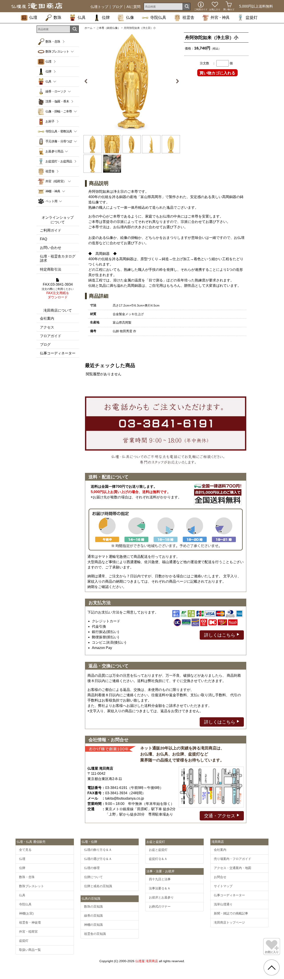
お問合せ (220, 877)
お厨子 (49, 121)
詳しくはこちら (220, 635)
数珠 (57, 17)
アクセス (47, 327)
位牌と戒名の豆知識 (98, 886)
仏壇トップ (99, 7)
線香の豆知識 (93, 915)
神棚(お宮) (26, 913)
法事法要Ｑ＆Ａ (159, 888)
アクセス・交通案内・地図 (232, 868)
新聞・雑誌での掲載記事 (231, 913)
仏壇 (33, 17)
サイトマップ (223, 886)
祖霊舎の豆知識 (95, 934)
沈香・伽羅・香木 (57, 101)
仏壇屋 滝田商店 (146, 961)
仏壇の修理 (92, 868)
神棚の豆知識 (93, 924)
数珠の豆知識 (93, 906)
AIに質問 (133, 7)
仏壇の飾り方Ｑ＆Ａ (98, 849)
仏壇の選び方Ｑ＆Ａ (98, 859)
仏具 (82, 17)
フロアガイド (50, 336)
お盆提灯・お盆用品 (58, 161)
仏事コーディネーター (57, 353)
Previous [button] (88, 81)
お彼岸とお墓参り (161, 897)
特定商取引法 (50, 269)
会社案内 (47, 318)
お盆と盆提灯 (158, 849)
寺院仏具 (158, 17)
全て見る (25, 849)
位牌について (93, 877)
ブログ (117, 7)
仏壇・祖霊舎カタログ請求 (57, 258)
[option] (132, 81)
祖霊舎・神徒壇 (30, 922)
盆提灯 (252, 17)
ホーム (89, 27)
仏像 (130, 17)
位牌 (106, 17)
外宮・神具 (220, 17)
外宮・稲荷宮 (28, 931)
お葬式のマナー (160, 906)
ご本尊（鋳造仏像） (108, 27)
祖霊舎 (188, 17)
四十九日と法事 (160, 879)
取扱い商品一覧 (30, 949)
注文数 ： (207, 63)
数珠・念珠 (52, 41)
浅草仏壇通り (223, 904)
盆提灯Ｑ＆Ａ (158, 859)
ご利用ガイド (50, 230)
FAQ (43, 239)
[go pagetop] (272, 967)
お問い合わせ (50, 248)
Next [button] (176, 81)
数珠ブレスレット (31, 886)
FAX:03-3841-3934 (58, 291)
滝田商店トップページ (229, 922)
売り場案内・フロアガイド (232, 859)
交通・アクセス (220, 815)
